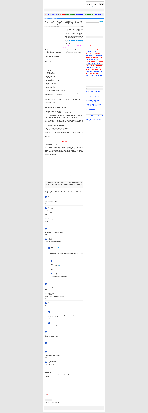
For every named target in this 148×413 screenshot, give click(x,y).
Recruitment (62, 175)
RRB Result (53, 14)
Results (57, 9)
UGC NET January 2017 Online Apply (92, 59)
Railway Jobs (70, 9)
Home (46, 9)
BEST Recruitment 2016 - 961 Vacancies (93, 77)
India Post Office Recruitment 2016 (92, 73)
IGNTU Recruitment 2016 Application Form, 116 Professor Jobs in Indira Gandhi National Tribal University (55, 184)
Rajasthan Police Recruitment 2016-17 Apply (94, 65)
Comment (47, 376)
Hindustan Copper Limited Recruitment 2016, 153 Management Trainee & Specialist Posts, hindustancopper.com (94, 92)
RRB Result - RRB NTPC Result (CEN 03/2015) (94, 47)
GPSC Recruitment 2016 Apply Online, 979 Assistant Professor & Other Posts (94, 116)
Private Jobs (91, 9)
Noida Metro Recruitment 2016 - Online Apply (94, 75)
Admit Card (52, 9)
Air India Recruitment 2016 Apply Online (93, 63)
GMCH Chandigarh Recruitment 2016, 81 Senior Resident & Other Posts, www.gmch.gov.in (93, 120)
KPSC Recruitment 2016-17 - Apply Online (93, 83)
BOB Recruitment (70, 14)
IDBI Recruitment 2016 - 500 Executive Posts (94, 69)
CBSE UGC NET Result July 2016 (91, 51)
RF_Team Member (49, 26)
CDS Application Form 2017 (91, 45)
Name (46, 389)
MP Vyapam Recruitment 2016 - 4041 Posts (93, 53)
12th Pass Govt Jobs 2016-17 (91, 81)
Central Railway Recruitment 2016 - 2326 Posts (94, 49)
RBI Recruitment (80, 14)
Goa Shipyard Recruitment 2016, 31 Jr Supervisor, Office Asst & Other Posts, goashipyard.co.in (94, 97)
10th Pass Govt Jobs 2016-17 (91, 79)
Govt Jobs (64, 9)
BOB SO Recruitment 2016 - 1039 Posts (93, 43)
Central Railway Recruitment (92, 14)
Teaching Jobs (84, 9)
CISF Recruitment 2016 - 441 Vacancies (93, 67)
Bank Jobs (77, 9)
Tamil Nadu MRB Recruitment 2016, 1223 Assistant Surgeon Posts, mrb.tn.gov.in (94, 109)
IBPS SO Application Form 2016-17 (92, 39)
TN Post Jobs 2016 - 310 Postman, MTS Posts (94, 57)
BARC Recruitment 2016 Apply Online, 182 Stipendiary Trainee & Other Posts (92, 101)
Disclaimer (70, 408)
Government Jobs (57, 175)
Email (46, 394)
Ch (71, 45)
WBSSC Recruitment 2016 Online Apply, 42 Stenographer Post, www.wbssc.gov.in (93, 112)
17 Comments (80, 26)
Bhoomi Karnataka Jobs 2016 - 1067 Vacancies (94, 61)
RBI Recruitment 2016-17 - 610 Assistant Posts (94, 41)
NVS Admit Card (61, 14)
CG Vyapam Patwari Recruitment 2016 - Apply (94, 71)
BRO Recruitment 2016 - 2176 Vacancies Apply (94, 55)
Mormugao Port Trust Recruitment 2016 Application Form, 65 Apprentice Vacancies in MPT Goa (73, 184)
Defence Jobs (51, 175)
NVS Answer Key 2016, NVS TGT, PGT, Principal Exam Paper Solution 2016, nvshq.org (93, 105)
